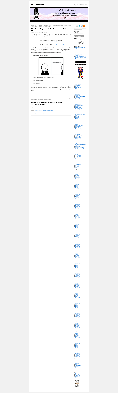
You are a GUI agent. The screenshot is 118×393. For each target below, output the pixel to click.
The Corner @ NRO (78, 150)
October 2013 (77, 342)
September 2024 (77, 196)
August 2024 (77, 197)
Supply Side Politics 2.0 (78, 149)
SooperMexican (77, 146)
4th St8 (76, 81)
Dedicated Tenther (78, 107)
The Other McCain (78, 156)
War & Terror (77, 369)
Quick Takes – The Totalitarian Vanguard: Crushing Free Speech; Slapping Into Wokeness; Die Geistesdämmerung (41, 26)
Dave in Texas (77, 106)
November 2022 (77, 220)
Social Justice (59, 94)
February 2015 (77, 324)
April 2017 (77, 295)
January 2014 (77, 338)
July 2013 (76, 345)
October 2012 (77, 355)
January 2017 (77, 298)
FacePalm (52, 94)
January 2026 (77, 178)
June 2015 (76, 319)
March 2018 (77, 283)
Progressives (42, 94)
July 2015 (76, 318)
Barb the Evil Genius (78, 87)
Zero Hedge (77, 166)
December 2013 (77, 339)
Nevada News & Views (78, 135)
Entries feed (77, 374)
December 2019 (77, 259)
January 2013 (77, 352)
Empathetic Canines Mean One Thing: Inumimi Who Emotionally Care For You (80, 57)
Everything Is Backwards (79, 111)
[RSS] (84, 26)
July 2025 (76, 185)
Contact (44, 21)
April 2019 (77, 268)
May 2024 (76, 200)
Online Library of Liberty (79, 138)
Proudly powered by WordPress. (80, 390)
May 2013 (76, 347)
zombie (76, 167)
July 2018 (76, 278)
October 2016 (77, 302)
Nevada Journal (77, 134)
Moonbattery (77, 131)
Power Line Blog (77, 141)
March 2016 (77, 309)
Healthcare (76, 364)
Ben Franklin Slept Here (78, 89)
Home (32, 21)
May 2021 (76, 240)
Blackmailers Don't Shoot (79, 90)
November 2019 (77, 260)
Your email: (76, 32)
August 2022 (77, 224)
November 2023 (77, 207)
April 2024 (77, 202)
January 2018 (77, 285)
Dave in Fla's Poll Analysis (79, 105)
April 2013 (77, 348)
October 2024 (77, 195)
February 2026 (77, 177)
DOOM (49, 94)
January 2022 (77, 232)
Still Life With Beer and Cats (79, 147)
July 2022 (76, 225)
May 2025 (76, 187)
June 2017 (76, 293)
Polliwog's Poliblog (78, 140)
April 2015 (77, 322)
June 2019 (76, 266)
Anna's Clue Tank (78, 84)
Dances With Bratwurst (78, 103)
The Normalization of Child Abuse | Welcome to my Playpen (45, 113)
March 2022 (77, 229)
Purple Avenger (77, 143)
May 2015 (76, 320)
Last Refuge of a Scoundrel (79, 125)
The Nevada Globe (78, 155)
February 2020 (77, 257)
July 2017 (76, 292)
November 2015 (77, 314)
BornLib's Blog (77, 94)
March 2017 (77, 296)
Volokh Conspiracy (78, 163)
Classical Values (77, 95)
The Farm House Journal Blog (79, 153)
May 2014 (76, 334)
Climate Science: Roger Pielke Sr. (80, 96)
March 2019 (77, 269)
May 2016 (76, 307)
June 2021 (76, 239)
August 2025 (77, 184)
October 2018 (77, 275)
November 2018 (77, 274)
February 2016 (77, 310)
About (48, 21)
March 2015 (77, 323)
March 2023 (77, 216)
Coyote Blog (77, 99)
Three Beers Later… (78, 159)
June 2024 (76, 199)
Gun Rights (77, 363)
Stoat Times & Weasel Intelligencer (80, 148)
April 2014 (77, 335)
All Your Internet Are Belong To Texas (81, 59)
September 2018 (77, 276)
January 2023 (77, 218)
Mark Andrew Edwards (78, 128)
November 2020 (77, 247)
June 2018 (76, 279)
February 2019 (77, 270)
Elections (76, 361)
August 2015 (77, 317)
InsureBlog (77, 117)
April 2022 (77, 228)
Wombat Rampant (78, 164)
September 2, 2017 (59, 44)
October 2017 (77, 288)
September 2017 (77, 289)
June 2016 (76, 306)
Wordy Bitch (77, 165)
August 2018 (77, 277)
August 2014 (77, 330)
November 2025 (77, 180)
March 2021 (77, 243)
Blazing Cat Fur (77, 91)
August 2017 (77, 290)
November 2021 (77, 234)
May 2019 (76, 267)
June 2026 (76, 173)
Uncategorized (77, 368)
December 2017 (77, 286)
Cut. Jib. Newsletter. (78, 101)
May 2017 (76, 294)
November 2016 (77, 300)
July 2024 (76, 198)
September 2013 (77, 343)
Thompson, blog (77, 158)
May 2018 (76, 280)
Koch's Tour (77, 121)
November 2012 (77, 354)
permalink (33, 95)
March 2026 (77, 176)
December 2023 (77, 206)
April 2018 (77, 282)
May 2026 (76, 174)
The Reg (76, 157)
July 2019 (76, 265)
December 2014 (77, 326)
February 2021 (77, 244)
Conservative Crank (78, 98)
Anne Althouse (77, 85)
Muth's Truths (77, 133)
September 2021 (77, 236)
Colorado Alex (77, 97)
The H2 (76, 154)
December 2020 (77, 246)
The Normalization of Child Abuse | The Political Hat (44, 110)
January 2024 (77, 205)
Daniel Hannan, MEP (78, 104)
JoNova (76, 120)
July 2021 (76, 238)
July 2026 (76, 172)
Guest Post (77, 362)
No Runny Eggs (77, 136)
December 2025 (77, 179)
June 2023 (76, 213)
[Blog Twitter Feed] (79, 26)
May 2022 (76, 227)
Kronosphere (77, 123)
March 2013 (77, 349)
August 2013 (77, 344)
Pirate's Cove (77, 139)
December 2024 (77, 193)
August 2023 (77, 210)
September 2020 (77, 249)
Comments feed (77, 375)
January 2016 (77, 312)
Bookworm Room (78, 93)
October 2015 (77, 315)
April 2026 (77, 175)
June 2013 (76, 346)
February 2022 (77, 230)
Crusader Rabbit (77, 100)
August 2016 (77, 304)
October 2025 (77, 182)
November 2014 (77, 327)
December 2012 (77, 353)
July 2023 (76, 212)
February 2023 (77, 217)
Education (76, 359)
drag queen (55, 36)
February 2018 (77, 284)
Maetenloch (77, 127)
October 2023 (77, 208)
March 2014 (77, 336)
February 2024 (77, 204)
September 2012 (77, 356)
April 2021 (77, 242)
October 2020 (77, 248)
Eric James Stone (77, 110)
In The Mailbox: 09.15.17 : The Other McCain (42, 107)
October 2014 (77, 328)
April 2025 (77, 188)
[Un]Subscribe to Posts (78, 377)
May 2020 (76, 254)
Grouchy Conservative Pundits (79, 113)
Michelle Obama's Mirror (79, 129)
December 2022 (77, 219)
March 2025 (77, 189)
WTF (63, 94)
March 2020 (77, 256)
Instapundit (77, 116)
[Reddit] (82, 26)
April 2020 (77, 255)
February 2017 (77, 297)
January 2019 (77, 272)
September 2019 (77, 263)
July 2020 (76, 252)
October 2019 (77, 262)
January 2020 (77, 258)
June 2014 (76, 333)
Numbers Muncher (78, 137)
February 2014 (77, 337)
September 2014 (77, 329)
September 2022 (77, 223)
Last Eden (76, 124)
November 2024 (77, 194)
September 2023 (77, 209)
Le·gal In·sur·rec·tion (78, 126)
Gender (56, 94)
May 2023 (76, 214)
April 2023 (77, 215)
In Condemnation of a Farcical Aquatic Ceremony (62, 25)
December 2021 (77, 233)
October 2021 (77, 235)
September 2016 (77, 303)
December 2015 (77, 313)
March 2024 (77, 203)
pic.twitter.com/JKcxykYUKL (51, 41)
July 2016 (76, 305)
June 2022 (76, 226)
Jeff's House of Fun (78, 118)
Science (76, 367)
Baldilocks (76, 86)
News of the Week (38, 21)
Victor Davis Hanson (78, 160)
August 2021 (77, 237)
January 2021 (77, 245)
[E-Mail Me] (77, 26)
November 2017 (77, 287)
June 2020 (76, 253)
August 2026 (77, 170)
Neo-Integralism (77, 55)
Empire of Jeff (77, 109)
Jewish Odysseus (77, 119)
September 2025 (77, 183)
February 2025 (77, 190)
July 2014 (76, 332)
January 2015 (77, 325)
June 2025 (76, 186)
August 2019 (77, 264)
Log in (76, 373)
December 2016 (77, 299)
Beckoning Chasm (78, 88)
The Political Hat (37, 4)
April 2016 (77, 308)
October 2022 (77, 222)
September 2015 (77, 316)
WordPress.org (77, 376)
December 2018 (77, 273)
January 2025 (77, 192)
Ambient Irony (77, 83)
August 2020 (77, 250)
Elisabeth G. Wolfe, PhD (79, 108)
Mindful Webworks (78, 130)
